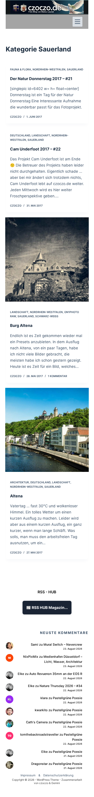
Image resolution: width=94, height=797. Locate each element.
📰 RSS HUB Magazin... (47, 607)
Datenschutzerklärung (58, 775)
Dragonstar (39, 764)
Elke (21, 674)
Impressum (28, 775)
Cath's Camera (37, 722)
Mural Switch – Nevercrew (63, 644)
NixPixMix (30, 656)
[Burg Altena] (47, 259)
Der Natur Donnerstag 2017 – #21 (41, 78)
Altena (16, 496)
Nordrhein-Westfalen (49, 69)
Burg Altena (21, 325)
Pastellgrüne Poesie (67, 698)
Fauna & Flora (20, 69)
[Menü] (77, 22)
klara (44, 698)
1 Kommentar (57, 376)
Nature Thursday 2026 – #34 (61, 686)
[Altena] (47, 430)
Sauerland (75, 69)
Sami (34, 644)
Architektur (19, 482)
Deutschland (20, 135)
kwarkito (41, 710)
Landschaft (41, 135)
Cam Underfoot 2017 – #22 (35, 149)
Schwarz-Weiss (46, 316)
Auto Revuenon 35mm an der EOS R (55, 674)
